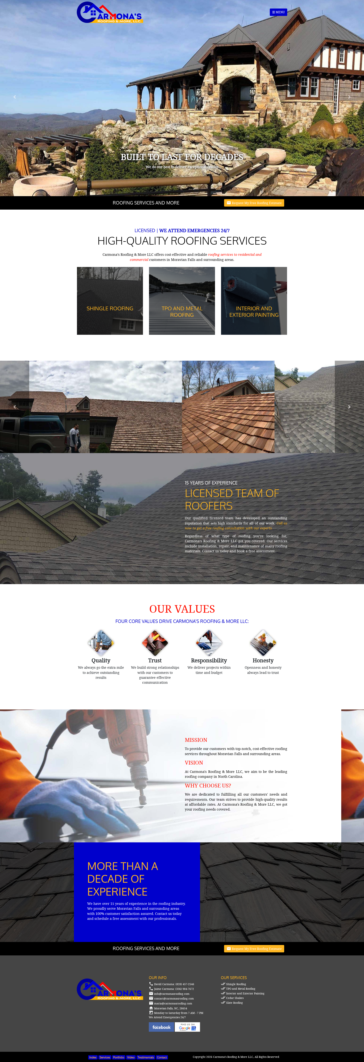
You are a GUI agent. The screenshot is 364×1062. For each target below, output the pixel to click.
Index (92, 1057)
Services (105, 1057)
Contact (162, 1057)
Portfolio (118, 1057)
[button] (14, 407)
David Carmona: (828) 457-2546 (174, 984)
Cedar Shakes (232, 998)
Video (131, 1057)
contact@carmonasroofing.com (174, 998)
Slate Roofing (232, 1002)
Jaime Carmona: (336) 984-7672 (174, 989)
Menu (278, 12)
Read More (110, 330)
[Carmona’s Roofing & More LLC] (110, 12)
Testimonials (146, 1057)
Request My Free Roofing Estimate (254, 203)
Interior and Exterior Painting (242, 993)
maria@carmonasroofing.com (173, 1003)
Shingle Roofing (233, 984)
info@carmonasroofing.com (171, 994)
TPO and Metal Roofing (238, 988)
